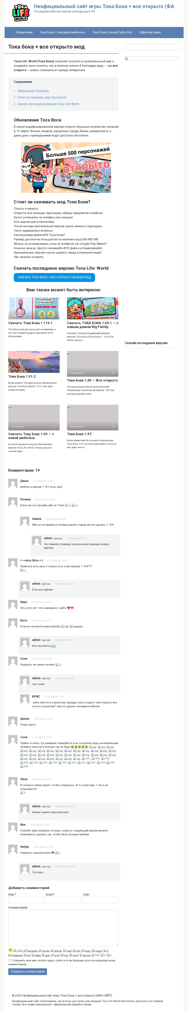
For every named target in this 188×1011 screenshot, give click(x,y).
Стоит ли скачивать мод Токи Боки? (42, 97)
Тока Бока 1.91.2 (22, 376)
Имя (12, 894)
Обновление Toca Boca (33, 91)
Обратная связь (150, 32)
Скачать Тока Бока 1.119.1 (30, 323)
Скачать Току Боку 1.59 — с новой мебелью (31, 436)
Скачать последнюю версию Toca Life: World (48, 104)
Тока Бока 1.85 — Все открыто (92, 380)
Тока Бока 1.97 (79, 434)
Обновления (24, 32)
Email (50, 894)
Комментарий (17, 907)
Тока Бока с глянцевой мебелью (62, 32)
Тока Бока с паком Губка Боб (112, 32)
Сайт (86, 894)
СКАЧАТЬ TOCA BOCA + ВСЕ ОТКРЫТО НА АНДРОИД (54, 277)
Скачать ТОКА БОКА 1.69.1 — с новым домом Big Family (92, 325)
